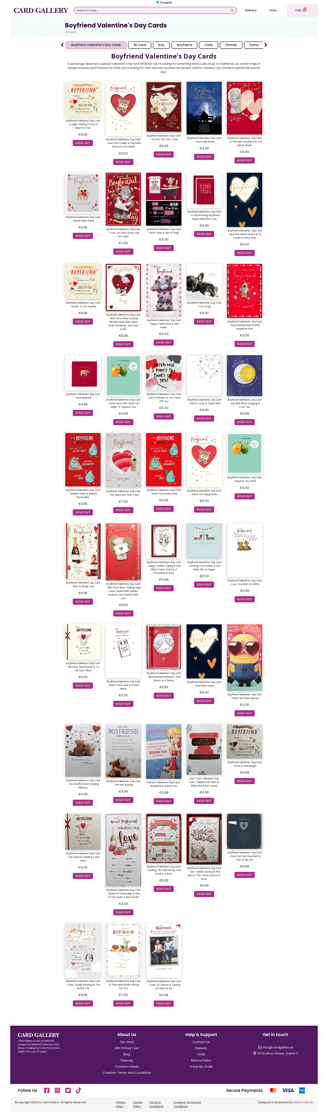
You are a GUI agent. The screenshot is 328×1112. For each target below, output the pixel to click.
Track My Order (201, 1066)
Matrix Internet (303, 1102)
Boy (161, 45)
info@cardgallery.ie (278, 1047)
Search (232, 10)
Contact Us (201, 1042)
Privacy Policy (121, 1104)
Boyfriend (184, 45)
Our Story (127, 1042)
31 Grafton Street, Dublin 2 (278, 1053)
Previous (62, 43)
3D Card (140, 45)
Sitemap (126, 1060)
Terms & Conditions (156, 1104)
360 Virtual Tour (127, 1048)
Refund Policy (201, 1060)
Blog (127, 1054)
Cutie (208, 45)
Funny (254, 45)
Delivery (251, 10)
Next (265, 43)
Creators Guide (127, 1066)
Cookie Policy (137, 1104)
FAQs (272, 10)
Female (231, 45)
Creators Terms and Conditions (127, 1073)
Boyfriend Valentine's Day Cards (96, 45)
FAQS (201, 1054)
